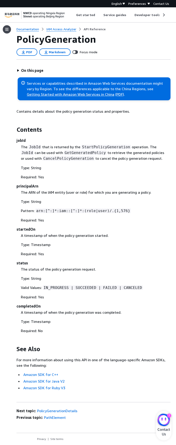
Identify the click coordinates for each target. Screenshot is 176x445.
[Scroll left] (73, 15)
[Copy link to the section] (13, 129)
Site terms (56, 439)
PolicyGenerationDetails (57, 411)
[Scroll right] (163, 15)
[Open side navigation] (7, 29)
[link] (95, 29)
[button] (30, 70)
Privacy (41, 439)
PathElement (55, 417)
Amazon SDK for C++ (40, 374)
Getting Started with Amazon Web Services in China (70, 94)
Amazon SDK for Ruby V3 (44, 388)
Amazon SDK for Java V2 (44, 381)
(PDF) (119, 94)
